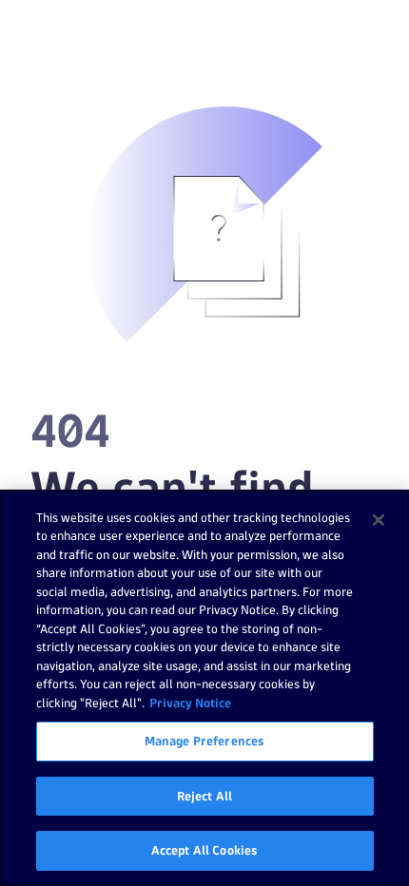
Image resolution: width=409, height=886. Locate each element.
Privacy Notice (190, 702)
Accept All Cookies (204, 850)
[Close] (378, 520)
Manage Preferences (204, 740)
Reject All (204, 795)
